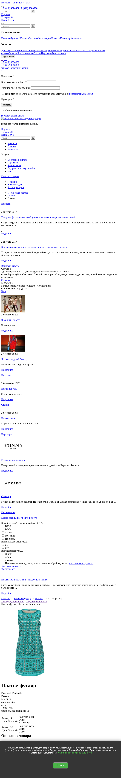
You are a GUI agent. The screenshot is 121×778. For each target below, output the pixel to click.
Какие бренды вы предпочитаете (19, 517)
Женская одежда (22, 598)
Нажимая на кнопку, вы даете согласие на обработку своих (37, 93)
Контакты (24, 2)
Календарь (66, 38)
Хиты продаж (15, 184)
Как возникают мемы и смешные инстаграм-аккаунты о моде (34, 247)
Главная (15, 2)
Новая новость (9, 388)
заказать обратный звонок (15, 68)
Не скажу (9, 538)
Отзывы (13, 53)
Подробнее (7, 233)
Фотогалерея (44, 38)
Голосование (59, 53)
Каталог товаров (86, 50)
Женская (24, 38)
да (6, 544)
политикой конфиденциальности (75, 752)
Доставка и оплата (11, 50)
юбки (7, 557)
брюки (8, 554)
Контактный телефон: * (14, 82)
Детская (33, 38)
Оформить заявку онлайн (58, 50)
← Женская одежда (18, 192)
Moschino (9, 535)
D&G (7, 529)
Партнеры (46, 53)
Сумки (11, 195)
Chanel (8, 532)
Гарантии (26, 50)
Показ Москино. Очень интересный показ (24, 579)
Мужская (15, 38)
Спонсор (6, 496)
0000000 (10, 62)
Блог (74, 50)
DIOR (7, 526)
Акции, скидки (16, 187)
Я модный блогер (10, 320)
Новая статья (8, 418)
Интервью (28, 53)
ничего (8, 560)
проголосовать (11, 566)
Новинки (12, 181)
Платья (39, 598)
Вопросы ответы (10, 266)
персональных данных (81, 93)
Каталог (5, 598)
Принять (60, 765)
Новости (6, 2)
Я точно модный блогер (14, 359)
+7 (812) (10, 8)
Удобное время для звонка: (15, 88)
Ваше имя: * (7, 76)
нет (7, 548)
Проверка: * (7, 99)
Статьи (37, 53)
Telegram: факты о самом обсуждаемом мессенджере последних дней (38, 217)
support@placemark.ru (12, 115)
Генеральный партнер (13, 460)
